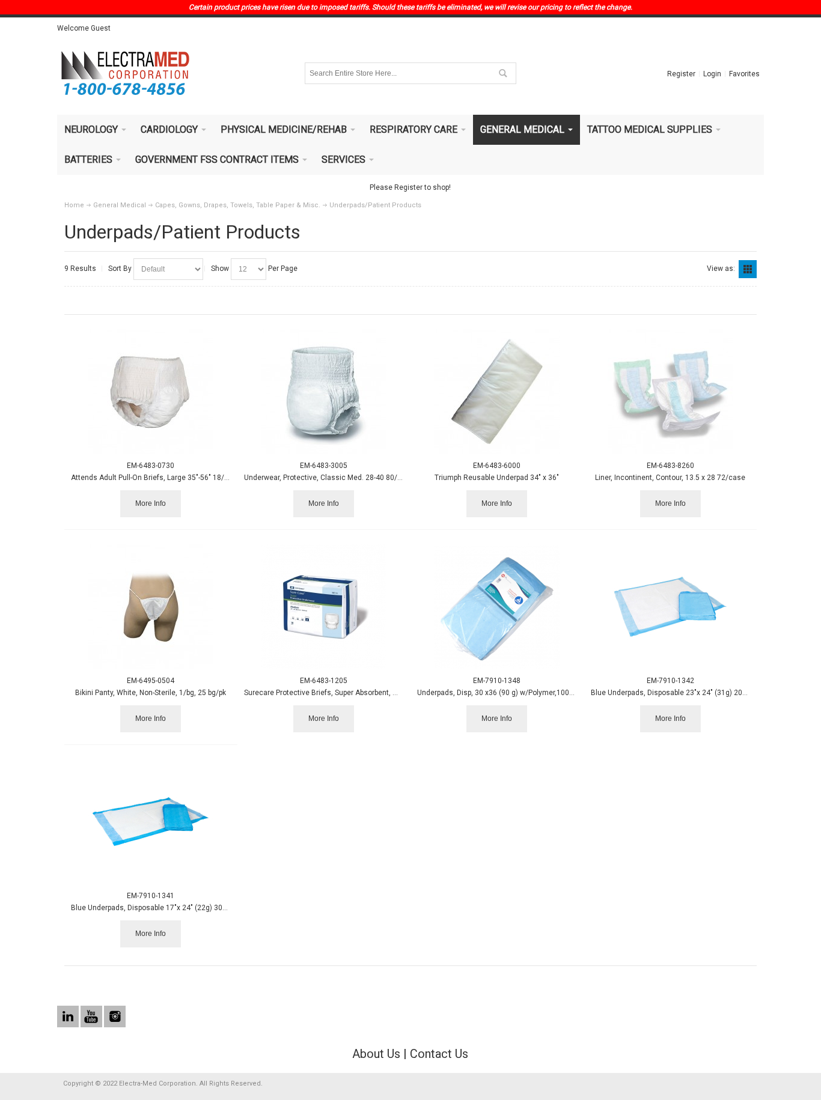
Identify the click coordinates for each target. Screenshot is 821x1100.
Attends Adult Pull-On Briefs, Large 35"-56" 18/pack (155, 477)
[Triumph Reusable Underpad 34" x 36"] (496, 391)
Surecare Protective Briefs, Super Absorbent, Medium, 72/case (347, 692)
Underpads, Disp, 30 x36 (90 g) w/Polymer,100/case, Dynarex (518, 692)
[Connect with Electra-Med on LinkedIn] (69, 1017)
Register (681, 74)
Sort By (120, 268)
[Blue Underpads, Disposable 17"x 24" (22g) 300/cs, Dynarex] (150, 821)
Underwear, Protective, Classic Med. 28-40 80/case (329, 477)
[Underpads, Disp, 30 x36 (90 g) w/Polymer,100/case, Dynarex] (496, 606)
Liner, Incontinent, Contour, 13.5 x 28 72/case (670, 477)
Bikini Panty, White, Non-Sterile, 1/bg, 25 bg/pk (150, 692)
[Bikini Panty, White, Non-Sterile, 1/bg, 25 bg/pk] (150, 606)
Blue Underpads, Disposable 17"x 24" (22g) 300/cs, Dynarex (170, 908)
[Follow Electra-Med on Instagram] (115, 1017)
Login (712, 74)
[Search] (502, 73)
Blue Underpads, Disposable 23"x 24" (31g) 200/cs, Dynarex (690, 692)
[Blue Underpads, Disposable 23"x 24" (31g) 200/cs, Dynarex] (670, 606)
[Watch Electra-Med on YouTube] (92, 1017)
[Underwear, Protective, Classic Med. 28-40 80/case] (323, 391)
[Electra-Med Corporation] (125, 73)
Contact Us (439, 1054)
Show (220, 268)
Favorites (744, 74)
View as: (721, 268)
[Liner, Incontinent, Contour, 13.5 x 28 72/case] (670, 391)
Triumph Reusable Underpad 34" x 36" (497, 477)
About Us (376, 1054)
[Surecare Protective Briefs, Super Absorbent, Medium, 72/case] (323, 606)
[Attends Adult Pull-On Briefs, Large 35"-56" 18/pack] (150, 391)
